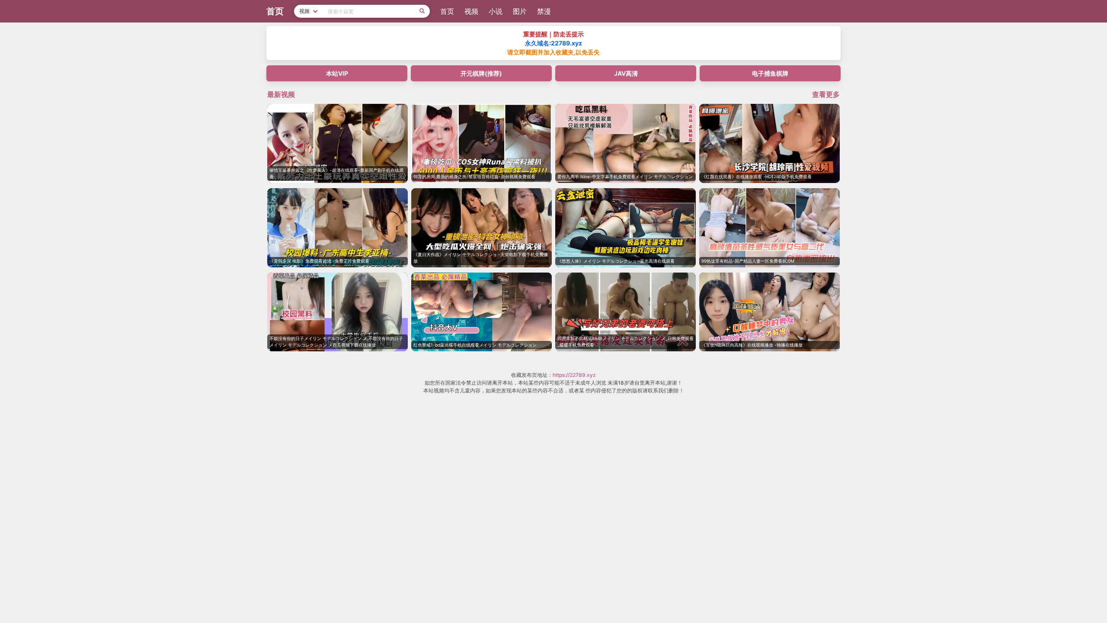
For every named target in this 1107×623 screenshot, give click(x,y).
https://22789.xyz (574, 375)
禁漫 (544, 11)
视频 (471, 11)
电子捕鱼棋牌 (770, 73)
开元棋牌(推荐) (481, 73)
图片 (520, 11)
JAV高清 (626, 73)
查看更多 (826, 94)
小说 (495, 11)
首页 (447, 11)
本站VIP (337, 73)
